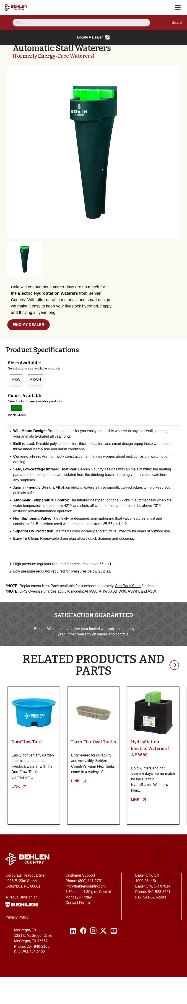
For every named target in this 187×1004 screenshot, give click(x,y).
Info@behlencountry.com (85, 886)
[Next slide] (174, 665)
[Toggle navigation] (177, 7)
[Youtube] (113, 942)
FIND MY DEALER (28, 325)
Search (177, 22)
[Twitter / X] (103, 942)
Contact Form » (77, 903)
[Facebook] (83, 942)
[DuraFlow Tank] (33, 713)
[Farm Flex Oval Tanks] (93, 713)
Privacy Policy (17, 917)
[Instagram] (93, 942)
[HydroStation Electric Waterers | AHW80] (153, 713)
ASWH (35, 380)
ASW (16, 380)
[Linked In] (73, 942)
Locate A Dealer (90, 37)
